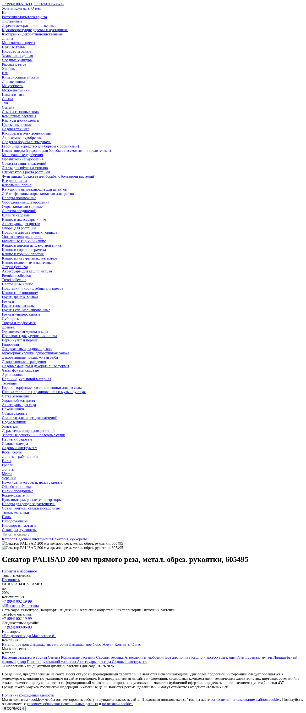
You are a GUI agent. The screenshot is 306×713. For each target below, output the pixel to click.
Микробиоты (12, 86)
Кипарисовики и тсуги (20, 77)
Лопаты (8, 469)
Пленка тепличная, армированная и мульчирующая (44, 392)
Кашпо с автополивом (20, 293)
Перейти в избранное (19, 571)
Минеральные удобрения (22, 155)
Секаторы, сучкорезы (19, 530)
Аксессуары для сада (19, 405)
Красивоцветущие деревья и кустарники (35, 30)
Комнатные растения (19, 116)
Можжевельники (16, 90)
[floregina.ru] (20, 606)
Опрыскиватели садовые (22, 206)
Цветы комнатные (17, 125)
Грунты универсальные (21, 314)
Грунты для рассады (18, 306)
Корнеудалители (15, 495)
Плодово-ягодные (16, 51)
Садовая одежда (15, 443)
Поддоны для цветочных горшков (29, 232)
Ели (5, 73)
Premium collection (16, 275)
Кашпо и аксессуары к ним (24, 219)
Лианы (7, 38)
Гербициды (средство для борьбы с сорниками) (40, 146)
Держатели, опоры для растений (28, 431)
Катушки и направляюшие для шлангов (34, 189)
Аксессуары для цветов (21, 224)
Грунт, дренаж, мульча (20, 297)
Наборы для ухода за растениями (28, 504)
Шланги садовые (16, 215)
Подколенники (14, 422)
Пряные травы (14, 47)
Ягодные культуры (17, 60)
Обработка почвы (16, 487)
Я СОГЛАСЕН (14, 708)
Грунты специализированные (26, 310)
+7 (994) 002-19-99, (17, 4)
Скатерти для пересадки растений (29, 418)
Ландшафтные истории (49, 644)
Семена (8, 107)
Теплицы (9, 383)
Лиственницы (13, 81)
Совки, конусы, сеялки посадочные (31, 508)
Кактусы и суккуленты (20, 120)
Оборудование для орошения (25, 202)
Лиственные (12, 21)
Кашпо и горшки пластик (23, 254)
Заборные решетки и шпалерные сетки (33, 435)
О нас (36, 8)
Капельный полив (17, 185)
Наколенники (13, 409)
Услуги (7, 8)
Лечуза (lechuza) (15, 267)
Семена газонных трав (20, 112)
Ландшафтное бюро (85, 644)
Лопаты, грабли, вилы (20, 456)
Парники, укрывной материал (26, 379)
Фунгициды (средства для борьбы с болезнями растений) (48, 176)
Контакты (22, 8)
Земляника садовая (17, 56)
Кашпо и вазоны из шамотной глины (32, 245)
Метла (7, 474)
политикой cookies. (117, 704)
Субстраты (11, 319)
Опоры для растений (19, 228)
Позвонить (11, 580)
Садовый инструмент (19, 448)
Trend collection (14, 280)
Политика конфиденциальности (28, 695)
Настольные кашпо (17, 284)
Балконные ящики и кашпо (24, 241)
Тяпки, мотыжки (15, 512)
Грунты (8, 301)
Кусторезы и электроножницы (27, 133)
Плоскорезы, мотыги (19, 525)
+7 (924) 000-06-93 (49, 4)
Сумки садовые (14, 413)
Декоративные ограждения (24, 362)
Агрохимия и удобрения (22, 138)
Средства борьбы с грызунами (26, 142)
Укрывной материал (18, 400)
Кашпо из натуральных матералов (30, 258)
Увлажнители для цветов (22, 237)
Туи (5, 103)
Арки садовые (13, 375)
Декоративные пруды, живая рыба (30, 357)
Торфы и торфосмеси (19, 323)
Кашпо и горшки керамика (24, 250)
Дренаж (8, 327)
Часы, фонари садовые (20, 370)
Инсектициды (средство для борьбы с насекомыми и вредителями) (56, 150)
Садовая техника (15, 129)
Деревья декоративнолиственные (29, 25)
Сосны (7, 99)
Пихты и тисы (13, 94)
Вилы (6, 461)
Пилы (6, 517)
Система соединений (19, 211)
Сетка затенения (15, 396)
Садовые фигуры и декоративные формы (35, 366)
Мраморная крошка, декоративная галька (35, 353)
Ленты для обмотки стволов (25, 168)
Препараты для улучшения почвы (29, 336)
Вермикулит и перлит (20, 340)
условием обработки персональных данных (62, 704)
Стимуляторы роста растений (26, 172)
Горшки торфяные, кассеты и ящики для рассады (42, 387)
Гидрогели (10, 344)
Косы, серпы (12, 452)
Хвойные (9, 69)
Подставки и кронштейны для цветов (32, 288)
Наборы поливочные (19, 198)
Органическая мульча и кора (25, 331)
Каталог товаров (15, 644)
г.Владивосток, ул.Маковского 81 (29, 636)
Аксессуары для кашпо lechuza (27, 271)
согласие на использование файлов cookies (245, 699)
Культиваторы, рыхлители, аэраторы (32, 500)
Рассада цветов (14, 64)
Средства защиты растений (24, 163)
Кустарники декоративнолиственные (32, 34)
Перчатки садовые (17, 439)
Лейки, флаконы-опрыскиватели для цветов (38, 194)
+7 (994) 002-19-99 (17, 601)
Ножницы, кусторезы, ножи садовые (32, 482)
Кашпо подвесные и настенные (27, 262)
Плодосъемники (15, 521)
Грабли (7, 465)
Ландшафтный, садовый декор (27, 349)
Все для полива (14, 181)
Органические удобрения (22, 159)
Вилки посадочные (17, 491)
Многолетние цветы (18, 43)
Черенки (9, 478)
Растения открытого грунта (24, 17)
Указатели (10, 426)
